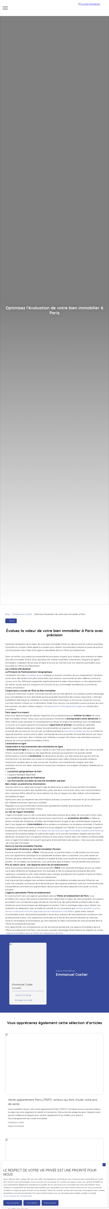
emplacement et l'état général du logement (65, 706)
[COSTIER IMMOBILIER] (92, 8)
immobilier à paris (34, 675)
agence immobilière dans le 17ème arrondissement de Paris (34, 933)
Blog (7, 614)
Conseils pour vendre (22, 614)
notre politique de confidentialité (17, 1196)
